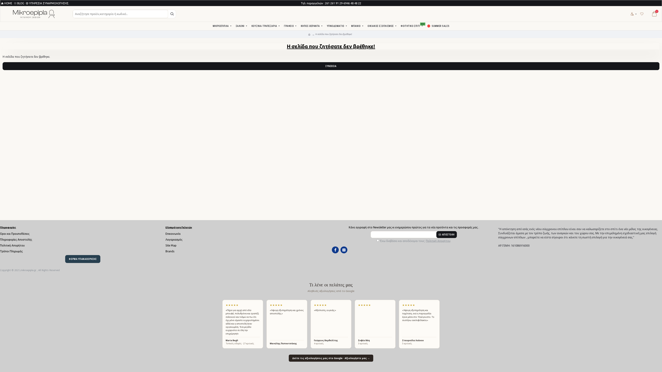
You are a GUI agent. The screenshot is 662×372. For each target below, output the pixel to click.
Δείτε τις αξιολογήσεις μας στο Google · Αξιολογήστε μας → (331, 358)
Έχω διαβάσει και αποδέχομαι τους (415, 240)
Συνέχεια (330, 66)
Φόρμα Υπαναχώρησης (83, 259)
